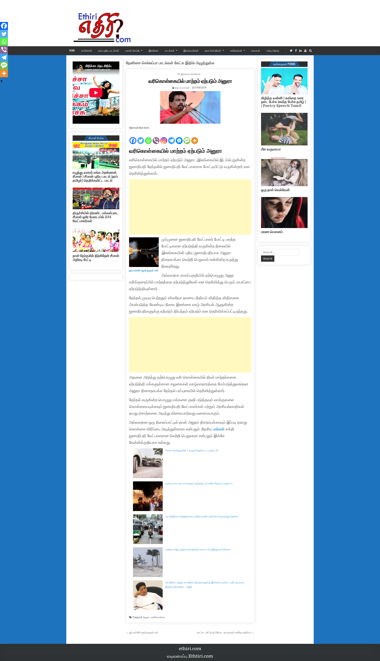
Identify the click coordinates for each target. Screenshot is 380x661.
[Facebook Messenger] (179, 137)
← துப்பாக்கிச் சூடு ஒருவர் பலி (142, 632)
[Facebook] (296, 50)
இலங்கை (153, 50)
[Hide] (1, 81)
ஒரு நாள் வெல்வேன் (275, 190)
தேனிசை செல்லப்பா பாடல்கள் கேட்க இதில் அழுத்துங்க (170, 63)
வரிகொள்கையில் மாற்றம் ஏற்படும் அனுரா (190, 80)
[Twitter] (291, 50)
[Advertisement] (190, 207)
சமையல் (255, 50)
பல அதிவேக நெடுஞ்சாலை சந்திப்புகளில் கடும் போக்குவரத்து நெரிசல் (201, 516)
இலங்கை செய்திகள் (191, 73)
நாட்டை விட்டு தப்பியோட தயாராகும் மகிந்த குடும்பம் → (226, 632)
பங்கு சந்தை (272, 50)
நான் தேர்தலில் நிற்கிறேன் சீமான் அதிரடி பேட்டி (96, 258)
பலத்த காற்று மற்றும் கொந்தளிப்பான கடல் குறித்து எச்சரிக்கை (198, 549)
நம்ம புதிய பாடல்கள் (108, 50)
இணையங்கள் (190, 50)
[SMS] (186, 137)
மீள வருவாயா (271, 149)
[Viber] (156, 137)
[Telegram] (171, 137)
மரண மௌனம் (272, 232)
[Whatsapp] (148, 137)
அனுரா (146, 617)
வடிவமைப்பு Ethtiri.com (190, 656)
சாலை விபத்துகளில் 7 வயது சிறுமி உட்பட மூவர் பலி (191, 450)
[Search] (310, 50)
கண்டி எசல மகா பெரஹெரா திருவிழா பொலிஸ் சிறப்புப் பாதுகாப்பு (199, 483)
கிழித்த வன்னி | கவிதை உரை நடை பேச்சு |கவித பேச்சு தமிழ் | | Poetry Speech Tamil (283, 102)
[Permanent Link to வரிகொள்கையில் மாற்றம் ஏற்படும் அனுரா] (190, 107)
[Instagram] (163, 137)
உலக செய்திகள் (213, 50)
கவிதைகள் (236, 50)
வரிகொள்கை (158, 617)
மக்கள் (219, 429)
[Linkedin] (300, 50)
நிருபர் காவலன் (182, 87)
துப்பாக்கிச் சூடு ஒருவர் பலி (143, 270)
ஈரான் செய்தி (132, 50)
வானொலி (86, 50)
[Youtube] (305, 50)
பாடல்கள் (169, 50)
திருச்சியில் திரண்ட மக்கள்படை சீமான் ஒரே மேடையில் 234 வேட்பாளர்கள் (96, 217)
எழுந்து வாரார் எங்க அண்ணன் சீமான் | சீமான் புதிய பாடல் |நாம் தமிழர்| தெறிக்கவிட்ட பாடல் (95, 176)
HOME (72, 50)
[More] (194, 137)
